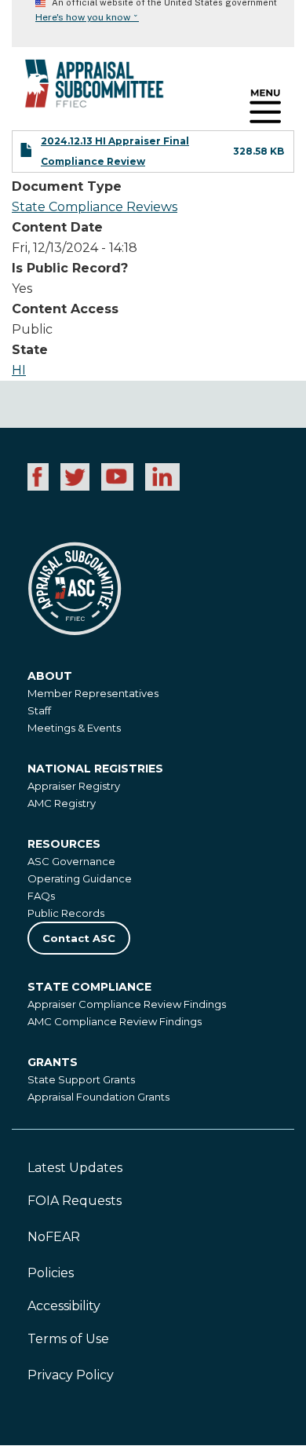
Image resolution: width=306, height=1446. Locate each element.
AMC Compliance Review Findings (114, 1021)
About (49, 676)
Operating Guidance (79, 878)
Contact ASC (78, 938)
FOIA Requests (74, 1200)
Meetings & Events (74, 727)
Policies (50, 1272)
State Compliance (89, 987)
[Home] (82, 89)
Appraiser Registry (73, 786)
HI (19, 370)
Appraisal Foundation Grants (98, 1096)
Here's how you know (87, 17)
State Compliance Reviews (94, 206)
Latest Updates (74, 1167)
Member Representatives (92, 693)
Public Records (65, 913)
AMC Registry (61, 803)
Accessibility (63, 1305)
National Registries (95, 768)
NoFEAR (53, 1236)
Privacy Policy (70, 1374)
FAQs (41, 895)
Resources (63, 844)
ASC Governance (71, 861)
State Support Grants (81, 1079)
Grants (52, 1062)
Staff (39, 710)
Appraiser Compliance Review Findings (126, 1004)
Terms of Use (68, 1338)
